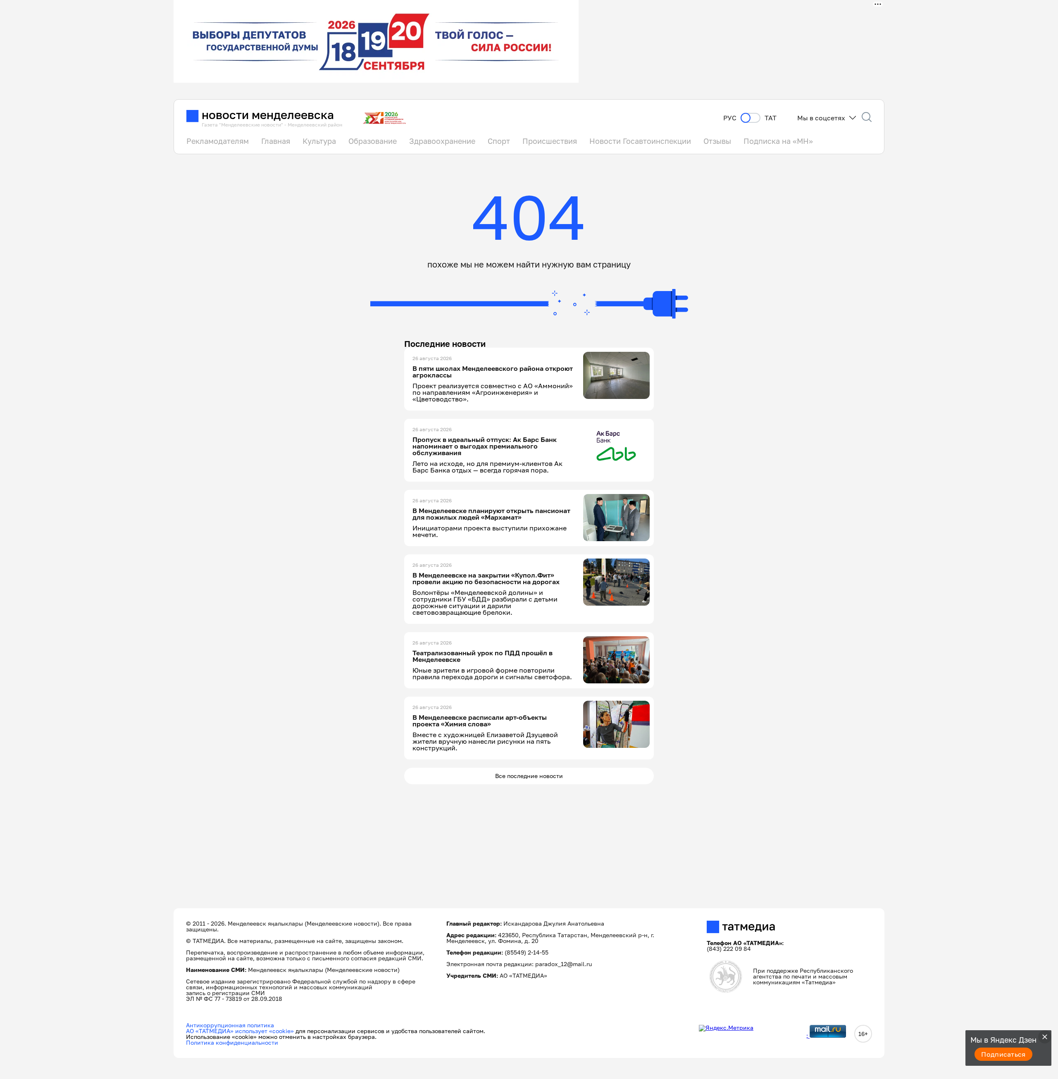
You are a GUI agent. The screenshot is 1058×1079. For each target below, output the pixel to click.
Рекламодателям (217, 141)
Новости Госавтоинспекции (640, 141)
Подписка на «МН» (778, 141)
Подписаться (1003, 1054)
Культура (319, 141)
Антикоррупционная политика (230, 1025)
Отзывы (717, 141)
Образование (372, 141)
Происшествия (549, 141)
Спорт (499, 141)
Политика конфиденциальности (232, 1042)
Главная (275, 141)
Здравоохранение (442, 141)
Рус (729, 118)
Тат (771, 118)
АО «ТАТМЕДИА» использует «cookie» (240, 1030)
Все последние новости (529, 775)
